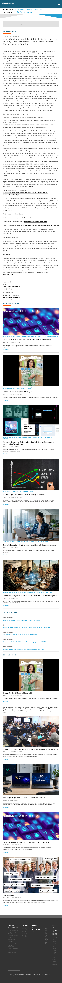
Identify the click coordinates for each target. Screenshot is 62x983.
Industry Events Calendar (24, 935)
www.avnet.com (8, 274)
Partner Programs (15, 388)
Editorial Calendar (13, 935)
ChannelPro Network (15, 342)
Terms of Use (54, 945)
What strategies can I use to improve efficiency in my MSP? (24, 495)
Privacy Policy (54, 949)
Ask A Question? (12, 952)
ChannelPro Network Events (25, 929)
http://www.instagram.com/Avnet (31, 218)
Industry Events (42, 387)
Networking (6, 388)
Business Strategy (8, 336)
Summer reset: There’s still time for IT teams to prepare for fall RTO (24, 642)
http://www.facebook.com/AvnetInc (35, 221)
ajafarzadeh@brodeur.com (11, 297)
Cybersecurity (29, 9)
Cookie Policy (54, 953)
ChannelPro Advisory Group (12, 942)
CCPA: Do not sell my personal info (54, 963)
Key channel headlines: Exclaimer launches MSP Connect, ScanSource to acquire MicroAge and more (28, 443)
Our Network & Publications (12, 938)
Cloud (15, 336)
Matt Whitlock (15, 446)
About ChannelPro (13, 930)
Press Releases (9, 31)
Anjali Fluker (15, 598)
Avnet (33, 51)
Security (40, 336)
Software (45, 336)
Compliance (21, 9)
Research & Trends (43, 437)
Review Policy (54, 942)
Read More (6, 349)
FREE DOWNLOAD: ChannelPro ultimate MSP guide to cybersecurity (27, 340)
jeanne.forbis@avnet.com (11, 287)
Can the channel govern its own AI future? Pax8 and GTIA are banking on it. (30, 596)
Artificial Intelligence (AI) (10, 387)
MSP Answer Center (32, 336)
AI (15, 9)
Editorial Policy (54, 956)
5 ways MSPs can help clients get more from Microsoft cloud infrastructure (29, 545)
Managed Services (21, 336)
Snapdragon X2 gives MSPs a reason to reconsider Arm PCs (24, 798)
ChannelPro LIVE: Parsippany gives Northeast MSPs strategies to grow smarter (31, 749)
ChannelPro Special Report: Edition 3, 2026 (18, 392)
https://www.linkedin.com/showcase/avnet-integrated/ (41, 225)
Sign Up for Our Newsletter (12, 945)
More (41, 9)
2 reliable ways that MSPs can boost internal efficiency (20, 635)
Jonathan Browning (17, 751)
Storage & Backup (53, 336)
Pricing (36, 9)
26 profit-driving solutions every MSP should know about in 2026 (23, 649)
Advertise (34, 932)
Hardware (34, 387)
